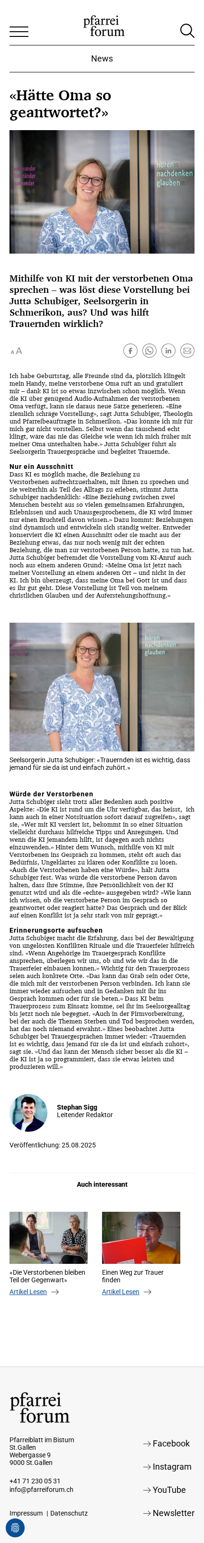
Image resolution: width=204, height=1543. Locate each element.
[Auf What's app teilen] (149, 351)
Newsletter (174, 1513)
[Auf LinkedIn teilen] (168, 351)
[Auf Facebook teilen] (130, 351)
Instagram (172, 1467)
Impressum (26, 1513)
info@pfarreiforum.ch (41, 1489)
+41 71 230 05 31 (35, 1481)
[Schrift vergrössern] (16, 351)
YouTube (169, 1490)
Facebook (171, 1443)
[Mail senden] (187, 351)
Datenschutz (69, 1513)
